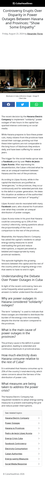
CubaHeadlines (23, 3)
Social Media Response (16, 464)
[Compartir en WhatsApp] (36, 104)
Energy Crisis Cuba (14, 438)
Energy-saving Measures (16, 458)
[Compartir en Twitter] (22, 104)
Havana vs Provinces (14, 428)
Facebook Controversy (15, 443)
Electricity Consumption (16, 448)
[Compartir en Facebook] (8, 104)
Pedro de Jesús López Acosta (18, 433)
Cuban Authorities (13, 453)
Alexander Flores (35, 33)
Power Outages (12, 423)
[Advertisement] (22, 53)
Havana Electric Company (17, 418)
